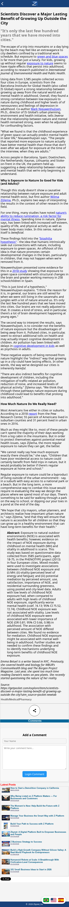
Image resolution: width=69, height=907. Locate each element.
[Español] (61, 900)
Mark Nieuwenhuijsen (45, 109)
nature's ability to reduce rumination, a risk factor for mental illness (34, 216)
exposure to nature (40, 63)
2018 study (19, 271)
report (33, 414)
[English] (53, 900)
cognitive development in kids (34, 346)
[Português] (46, 900)
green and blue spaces (52, 56)
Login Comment (34, 774)
